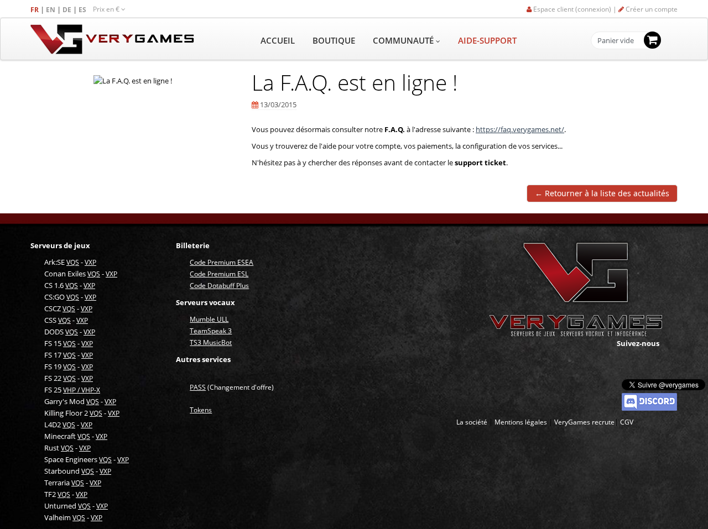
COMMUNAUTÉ (404, 40)
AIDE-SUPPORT (487, 40)
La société (471, 422)
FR (35, 9)
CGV (626, 422)
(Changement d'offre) (232, 387)
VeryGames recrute (584, 422)
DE (68, 9)
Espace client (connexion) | (575, 9)
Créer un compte (651, 9)
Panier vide (615, 40)
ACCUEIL (278, 40)
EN (51, 9)
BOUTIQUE (334, 40)
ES (83, 9)
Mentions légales (520, 422)
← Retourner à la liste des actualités (602, 193)
